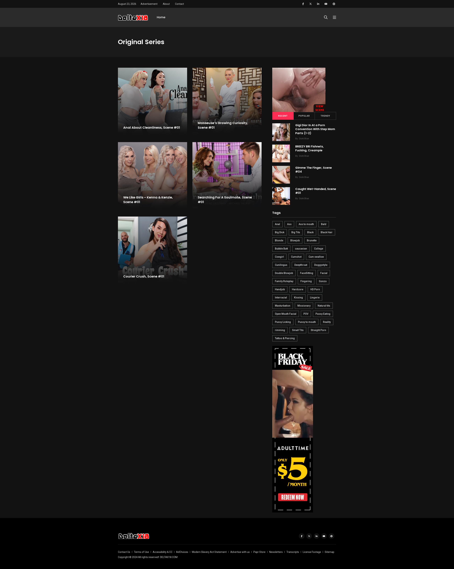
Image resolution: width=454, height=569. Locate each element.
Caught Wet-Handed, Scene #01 (315, 191)
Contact (179, 3)
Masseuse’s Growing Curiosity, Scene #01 (223, 125)
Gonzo (323, 281)
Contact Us (124, 552)
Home (161, 17)
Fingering (306, 281)
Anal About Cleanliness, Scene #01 (151, 127)
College (318, 248)
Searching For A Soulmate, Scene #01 (225, 199)
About (166, 3)
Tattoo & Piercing (285, 338)
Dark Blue (304, 138)
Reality (327, 322)
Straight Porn (318, 330)
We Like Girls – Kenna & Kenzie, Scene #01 (148, 199)
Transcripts (292, 552)
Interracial (281, 297)
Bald (323, 224)
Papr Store (259, 552)
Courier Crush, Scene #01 (143, 276)
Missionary (304, 305)
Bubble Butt (281, 248)
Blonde (279, 240)
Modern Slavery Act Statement (209, 552)
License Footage (312, 552)
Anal (277, 224)
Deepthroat (300, 265)
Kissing (298, 297)
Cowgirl (279, 256)
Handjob (280, 289)
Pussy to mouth (307, 322)
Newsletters (276, 552)
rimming (280, 330)
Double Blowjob (284, 273)
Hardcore (297, 289)
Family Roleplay (284, 281)
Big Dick (279, 232)
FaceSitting (306, 273)
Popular (304, 116)
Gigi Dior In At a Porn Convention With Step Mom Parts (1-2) (315, 129)
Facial (323, 273)
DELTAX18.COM (169, 557)
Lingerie (315, 297)
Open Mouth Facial (285, 313)
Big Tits (295, 232)
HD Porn (315, 289)
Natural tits (324, 305)
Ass (289, 224)
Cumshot (296, 256)
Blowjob (295, 240)
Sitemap (329, 552)
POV (305, 313)
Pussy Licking (283, 322)
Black (310, 232)
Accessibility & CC (162, 552)
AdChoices (182, 552)
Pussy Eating (322, 313)
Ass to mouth (306, 224)
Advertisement (149, 3)
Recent (283, 116)
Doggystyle (320, 265)
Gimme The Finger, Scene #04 (313, 170)
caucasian (301, 248)
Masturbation (282, 305)
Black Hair (327, 232)
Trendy (325, 116)
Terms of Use (141, 552)
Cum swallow (316, 256)
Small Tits (298, 330)
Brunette (312, 240)
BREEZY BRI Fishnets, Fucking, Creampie (309, 148)
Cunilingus (281, 265)
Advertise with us (240, 552)
